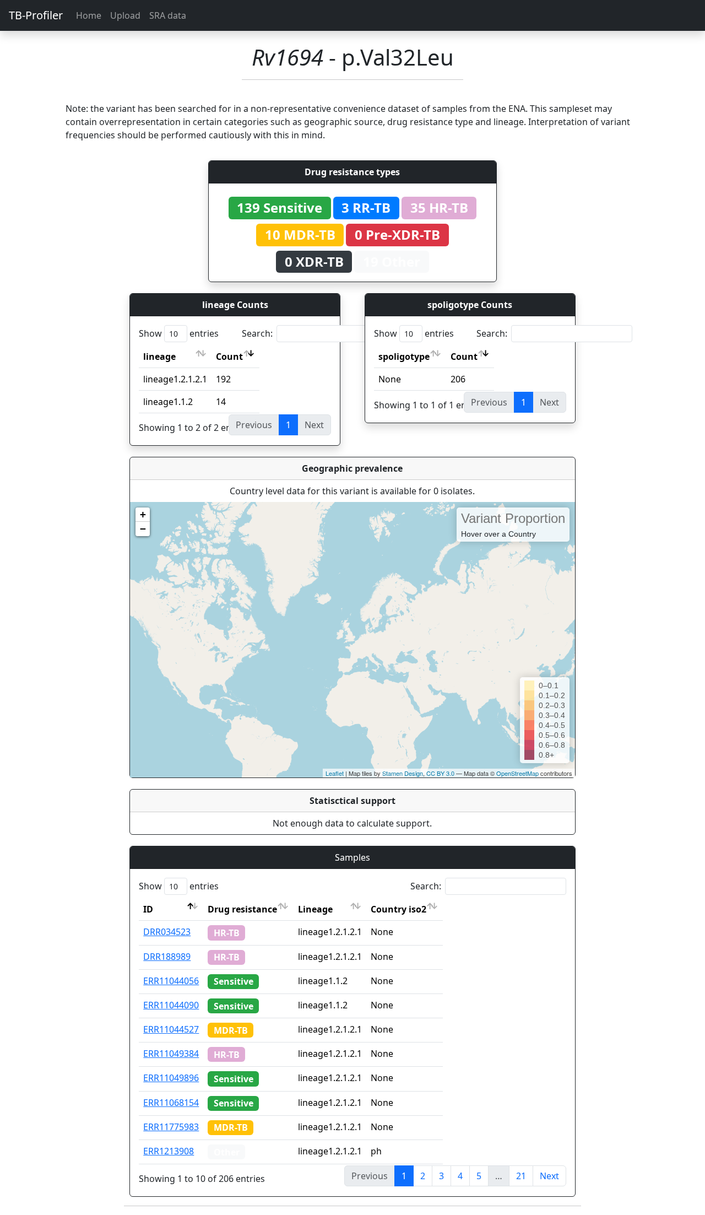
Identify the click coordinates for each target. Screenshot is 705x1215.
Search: (257, 333)
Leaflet (335, 773)
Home (88, 15)
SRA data (167, 15)
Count (229, 356)
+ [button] (143, 514)
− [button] (143, 528)
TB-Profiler (36, 15)
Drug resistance (242, 909)
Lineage (315, 909)
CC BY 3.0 (440, 773)
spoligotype (404, 356)
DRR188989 (167, 957)
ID (148, 909)
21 (521, 1176)
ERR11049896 (171, 1078)
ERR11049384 (171, 1053)
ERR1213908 (168, 1151)
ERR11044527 (171, 1029)
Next (549, 1176)
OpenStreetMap (517, 773)
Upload (125, 15)
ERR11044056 (171, 981)
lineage (159, 356)
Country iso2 (398, 909)
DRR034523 (167, 932)
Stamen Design (402, 773)
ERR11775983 (171, 1127)
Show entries (179, 333)
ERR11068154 (171, 1103)
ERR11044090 (171, 1005)
